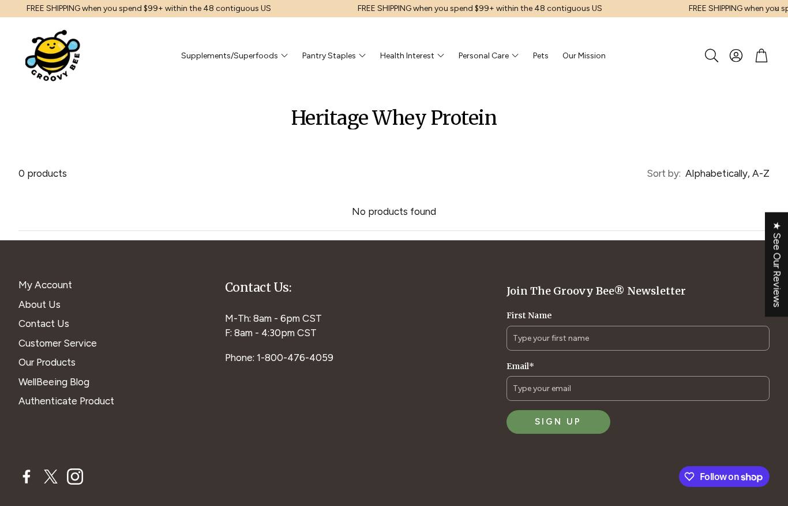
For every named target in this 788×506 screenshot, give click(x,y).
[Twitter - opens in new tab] (51, 476)
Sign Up (558, 421)
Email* (520, 366)
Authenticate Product (66, 401)
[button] (711, 55)
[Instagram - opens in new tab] (75, 476)
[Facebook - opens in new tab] (26, 476)
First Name (528, 315)
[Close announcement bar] (776, 8)
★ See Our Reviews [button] (777, 264)
